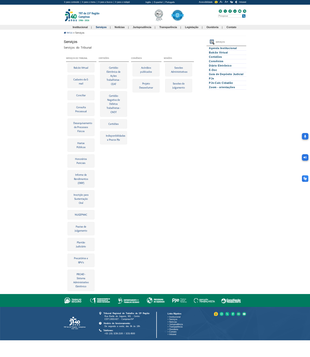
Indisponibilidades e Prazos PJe (113, 137)
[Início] (100, 15)
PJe (211, 78)
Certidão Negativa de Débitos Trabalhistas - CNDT (114, 104)
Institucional (80, 27)
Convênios (216, 61)
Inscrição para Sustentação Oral (81, 198)
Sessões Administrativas (178, 69)
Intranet (242, 2)
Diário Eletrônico (220, 65)
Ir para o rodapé (122, 2)
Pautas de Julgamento (81, 228)
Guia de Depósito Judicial (226, 74)
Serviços (101, 27)
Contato (231, 27)
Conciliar (81, 95)
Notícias (120, 27)
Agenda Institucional (223, 48)
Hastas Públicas (81, 145)
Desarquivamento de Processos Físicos (81, 127)
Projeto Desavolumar (146, 85)
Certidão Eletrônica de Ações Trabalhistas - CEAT (114, 76)
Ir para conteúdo (71, 2)
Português (170, 2)
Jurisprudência (142, 27)
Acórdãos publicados (146, 69)
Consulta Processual (81, 109)
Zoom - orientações (222, 87)
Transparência (168, 27)
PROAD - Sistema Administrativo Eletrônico (81, 280)
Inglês (148, 2)
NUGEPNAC (81, 214)
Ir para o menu (89, 2)
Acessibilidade (205, 2)
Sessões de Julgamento (178, 85)
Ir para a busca (105, 2)
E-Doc (213, 70)
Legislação (191, 27)
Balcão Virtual (81, 67)
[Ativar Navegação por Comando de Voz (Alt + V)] (305, 136)
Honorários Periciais (81, 161)
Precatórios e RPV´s (81, 260)
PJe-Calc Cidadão (221, 83)
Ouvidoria (212, 27)
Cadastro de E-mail (81, 81)
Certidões (113, 123)
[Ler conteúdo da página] (305, 157)
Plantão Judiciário (81, 244)
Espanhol (158, 2)
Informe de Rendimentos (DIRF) (81, 178)
